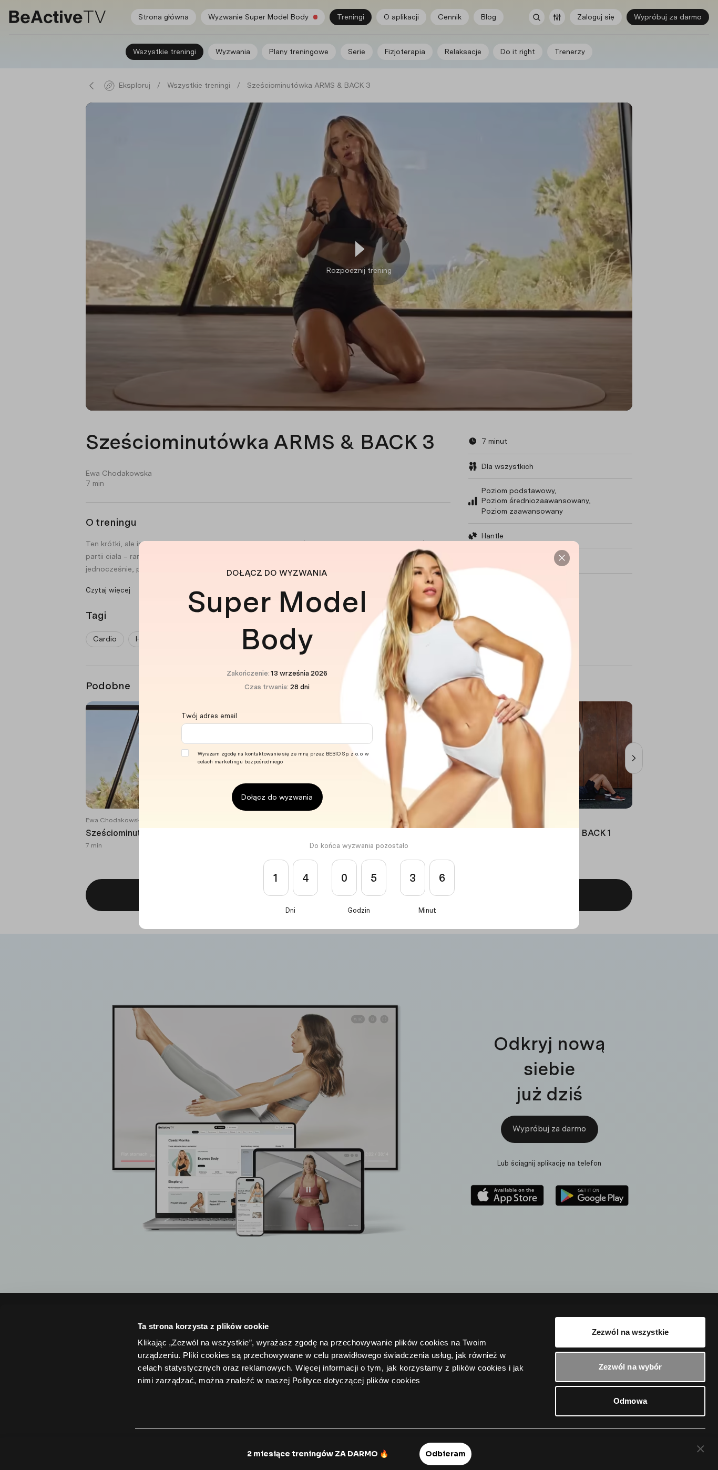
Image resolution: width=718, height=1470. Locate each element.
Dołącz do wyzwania (277, 797)
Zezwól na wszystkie (630, 1332)
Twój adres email (209, 716)
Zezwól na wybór (630, 1366)
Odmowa (630, 1400)
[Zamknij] (562, 558)
